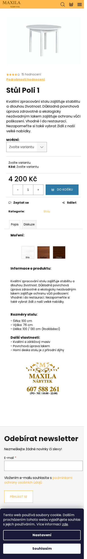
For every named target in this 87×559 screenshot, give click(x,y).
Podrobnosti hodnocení (25, 80)
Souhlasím (42, 548)
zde (65, 524)
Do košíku (65, 189)
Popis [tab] (15, 224)
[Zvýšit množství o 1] (38, 190)
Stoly (47, 211)
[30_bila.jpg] (28, 252)
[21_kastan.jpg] (43, 252)
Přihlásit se (18, 497)
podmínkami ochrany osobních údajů (38, 480)
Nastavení (42, 535)
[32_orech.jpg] (59, 252)
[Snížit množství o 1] (18, 190)
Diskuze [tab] (29, 224)
